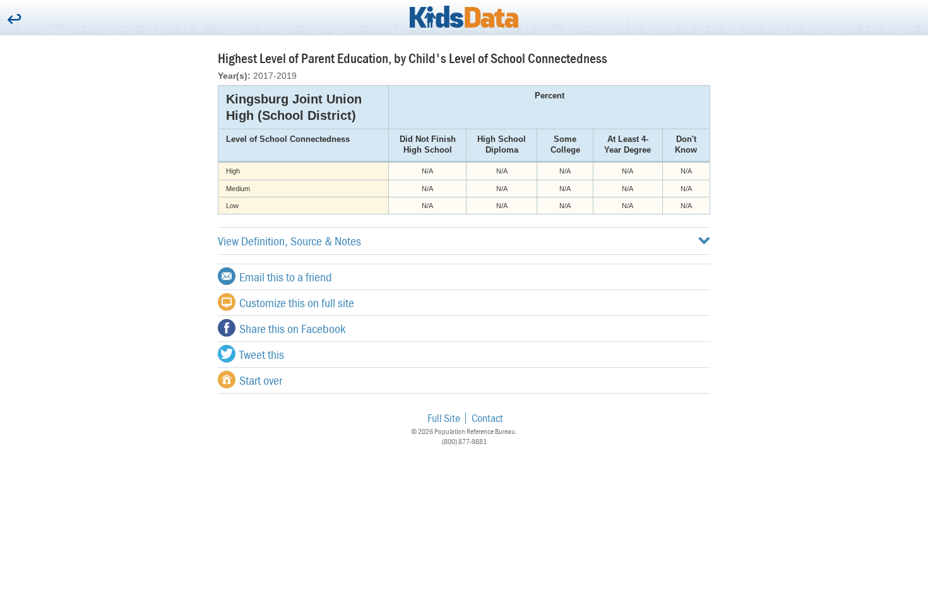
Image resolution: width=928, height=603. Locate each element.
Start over (260, 380)
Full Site (443, 418)
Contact (487, 418)
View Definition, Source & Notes (289, 241)
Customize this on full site (296, 302)
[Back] (14, 20)
